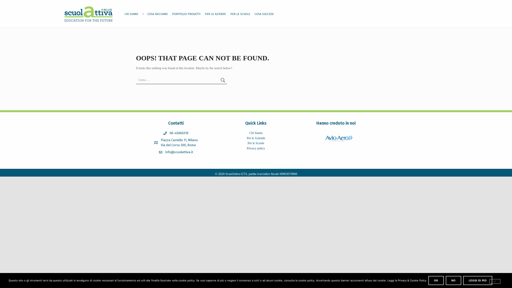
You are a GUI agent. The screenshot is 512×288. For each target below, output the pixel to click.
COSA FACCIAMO (157, 14)
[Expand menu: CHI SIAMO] (143, 14)
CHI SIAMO (131, 14)
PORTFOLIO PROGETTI (186, 14)
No (453, 280)
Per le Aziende (256, 138)
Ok (436, 280)
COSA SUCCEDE (264, 14)
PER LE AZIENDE (215, 14)
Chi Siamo (256, 133)
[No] (494, 281)
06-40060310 (179, 133)
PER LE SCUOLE (240, 14)
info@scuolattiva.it (179, 152)
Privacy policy (256, 148)
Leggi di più (478, 280)
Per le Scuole (256, 143)
